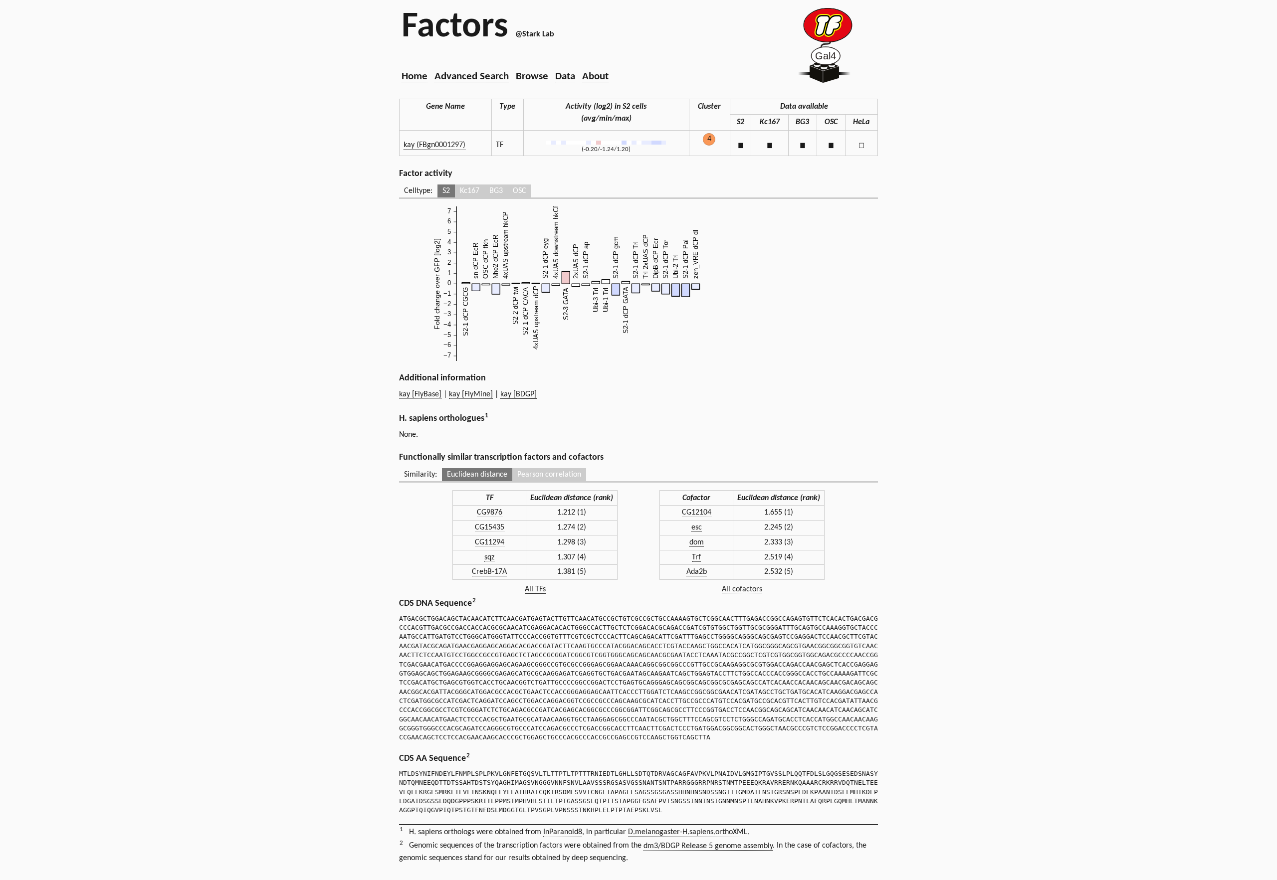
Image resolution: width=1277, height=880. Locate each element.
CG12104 (696, 513)
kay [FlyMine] (471, 394)
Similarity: (420, 475)
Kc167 (469, 191)
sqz (489, 557)
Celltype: (418, 191)
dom (696, 542)
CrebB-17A (489, 572)
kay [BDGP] (518, 394)
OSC (519, 191)
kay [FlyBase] (420, 394)
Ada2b (696, 572)
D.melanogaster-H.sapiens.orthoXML (687, 832)
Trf (696, 557)
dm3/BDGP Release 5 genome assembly (708, 846)
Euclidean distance (477, 475)
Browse (532, 76)
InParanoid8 (562, 832)
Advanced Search (471, 76)
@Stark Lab (534, 34)
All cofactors (742, 589)
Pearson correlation (549, 475)
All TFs (535, 589)
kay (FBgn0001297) (434, 145)
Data (565, 76)
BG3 (496, 191)
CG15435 (489, 527)
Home (414, 76)
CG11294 (489, 542)
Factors (455, 27)
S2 (446, 191)
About (595, 76)
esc (696, 527)
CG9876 (489, 513)
